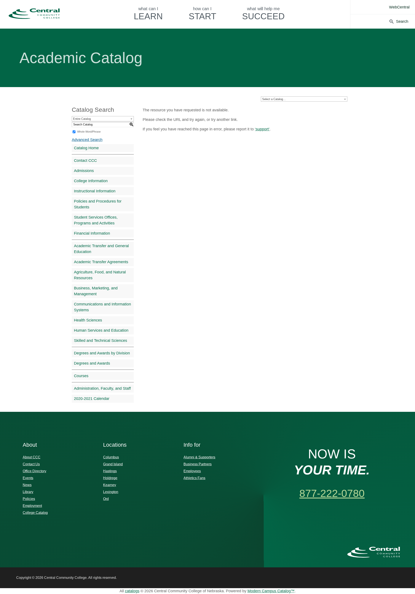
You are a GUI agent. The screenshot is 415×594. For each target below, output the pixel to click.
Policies (29, 499)
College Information (91, 181)
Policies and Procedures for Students (97, 204)
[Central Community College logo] (34, 13)
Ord (106, 499)
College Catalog (35, 512)
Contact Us (31, 464)
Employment (32, 506)
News (27, 485)
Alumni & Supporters (199, 457)
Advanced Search (87, 140)
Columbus (111, 457)
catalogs (132, 591)
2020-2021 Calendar (91, 398)
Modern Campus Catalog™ (271, 591)
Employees (192, 471)
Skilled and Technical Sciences (100, 340)
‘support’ (262, 129)
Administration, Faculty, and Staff (102, 388)
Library (28, 492)
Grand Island (113, 464)
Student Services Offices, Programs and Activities (96, 220)
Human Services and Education (101, 330)
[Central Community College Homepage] (373, 552)
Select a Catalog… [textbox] (274, 99)
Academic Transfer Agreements (101, 262)
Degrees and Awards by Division (102, 353)
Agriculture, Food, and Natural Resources (100, 275)
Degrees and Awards (92, 363)
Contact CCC (85, 160)
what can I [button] (148, 13)
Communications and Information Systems (102, 307)
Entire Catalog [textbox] (82, 118)
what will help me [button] (263, 13)
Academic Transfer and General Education (101, 249)
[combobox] (304, 99)
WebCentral (399, 7)
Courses (81, 376)
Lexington (110, 492)
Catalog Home (86, 148)
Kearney (109, 485)
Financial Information (92, 233)
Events (28, 478)
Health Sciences (88, 320)
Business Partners (198, 464)
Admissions (84, 171)
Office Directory (34, 471)
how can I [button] (202, 13)
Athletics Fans (194, 478)
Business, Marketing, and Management (96, 291)
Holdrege (110, 478)
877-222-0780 (332, 493)
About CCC (31, 457)
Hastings (110, 471)
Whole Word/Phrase (89, 131)
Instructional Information (94, 191)
